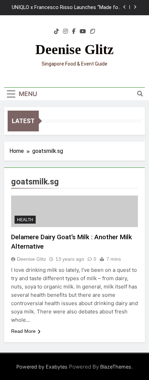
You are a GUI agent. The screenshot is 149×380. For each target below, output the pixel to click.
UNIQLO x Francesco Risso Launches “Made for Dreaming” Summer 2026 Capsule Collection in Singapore (66, 7)
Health (25, 219)
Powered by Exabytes (42, 367)
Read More (23, 331)
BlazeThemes (115, 367)
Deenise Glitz (74, 49)
